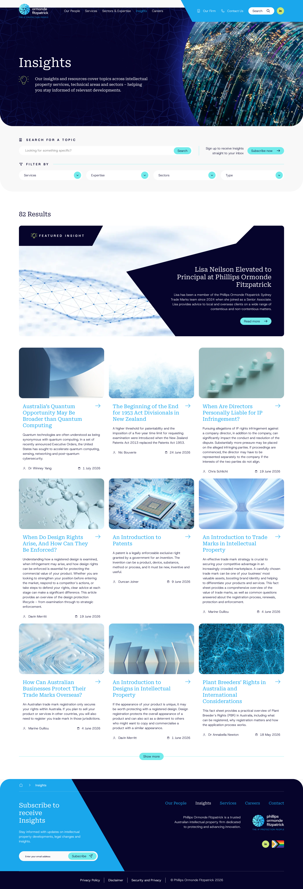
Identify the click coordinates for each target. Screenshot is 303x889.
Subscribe (79, 856)
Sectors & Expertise (116, 11)
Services (91, 11)
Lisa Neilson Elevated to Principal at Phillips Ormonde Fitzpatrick (224, 277)
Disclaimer (115, 880)
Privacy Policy (90, 880)
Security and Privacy (146, 880)
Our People (72, 11)
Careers (157, 11)
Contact (276, 803)
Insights (141, 11)
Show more (151, 756)
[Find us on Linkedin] (280, 11)
